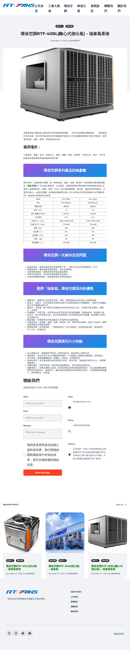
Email (25, 411)
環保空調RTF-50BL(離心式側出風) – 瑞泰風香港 (107, 568)
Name (25, 397)
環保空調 (31, 186)
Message (27, 426)
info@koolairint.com (82, 402)
